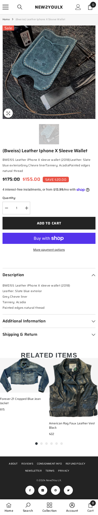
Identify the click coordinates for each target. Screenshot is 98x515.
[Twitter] (68, 490)
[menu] (6, 7)
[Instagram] (42, 490)
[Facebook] (29, 490)
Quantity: (9, 197)
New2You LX (53, 480)
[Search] (20, 7)
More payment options (49, 249)
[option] (49, 72)
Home (6, 19)
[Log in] (78, 7)
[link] (27, 507)
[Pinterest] (55, 490)
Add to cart (49, 223)
